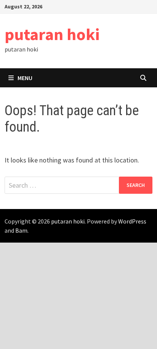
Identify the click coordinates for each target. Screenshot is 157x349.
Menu (25, 78)
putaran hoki (52, 34)
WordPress (132, 221)
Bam (21, 230)
